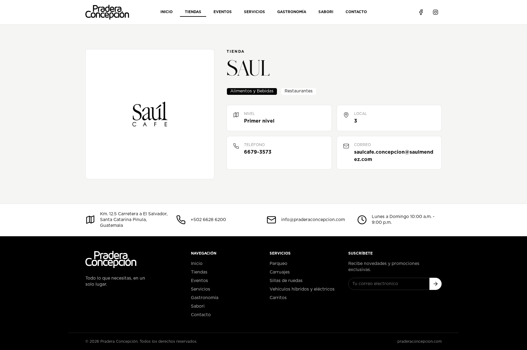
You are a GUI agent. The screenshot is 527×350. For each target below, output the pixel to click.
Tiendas (193, 12)
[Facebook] (421, 12)
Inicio (166, 12)
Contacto (356, 12)
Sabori (325, 12)
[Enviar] (435, 284)
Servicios (254, 12)
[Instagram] (435, 12)
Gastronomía (291, 12)
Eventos (222, 12)
